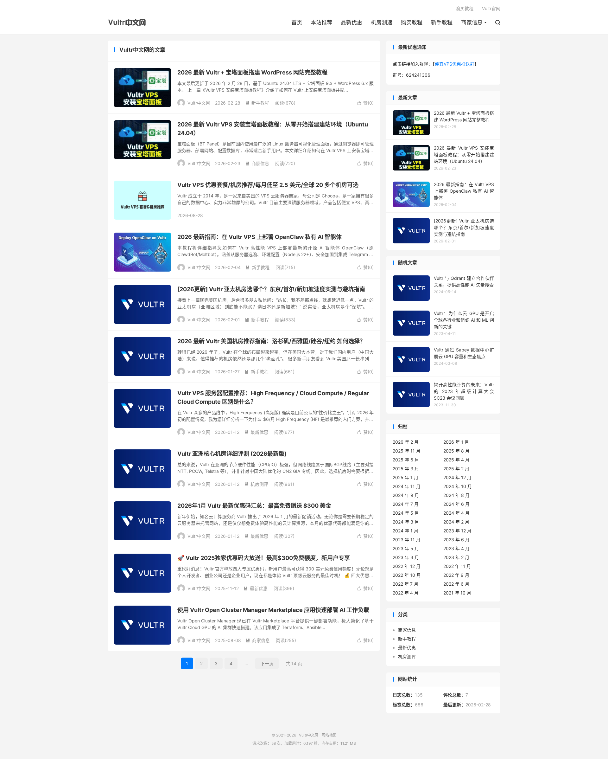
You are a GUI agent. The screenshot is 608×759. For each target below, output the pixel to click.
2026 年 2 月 (406, 442)
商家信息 (472, 22)
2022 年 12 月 (407, 566)
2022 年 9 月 (456, 575)
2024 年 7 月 (406, 504)
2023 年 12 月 (457, 530)
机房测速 (381, 22)
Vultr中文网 (129, 22)
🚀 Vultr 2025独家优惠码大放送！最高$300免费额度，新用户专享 (263, 558)
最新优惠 (351, 22)
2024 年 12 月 (457, 477)
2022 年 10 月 (407, 575)
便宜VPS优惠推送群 (454, 64)
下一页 (267, 663)
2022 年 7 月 (405, 584)
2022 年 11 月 (457, 566)
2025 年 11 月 (407, 450)
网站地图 (329, 735)
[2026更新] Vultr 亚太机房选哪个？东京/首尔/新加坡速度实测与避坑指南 (271, 289)
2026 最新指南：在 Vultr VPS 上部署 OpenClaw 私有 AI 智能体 (259, 237)
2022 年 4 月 (406, 592)
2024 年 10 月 (457, 486)
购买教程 (411, 22)
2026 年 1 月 (456, 442)
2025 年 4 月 (456, 459)
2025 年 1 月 (405, 477)
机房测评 (256, 484)
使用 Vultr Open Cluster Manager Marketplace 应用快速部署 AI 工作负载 (273, 610)
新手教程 (442, 22)
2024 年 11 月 (407, 486)
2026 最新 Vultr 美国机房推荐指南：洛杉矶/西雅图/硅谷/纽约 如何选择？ (271, 341)
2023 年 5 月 (406, 548)
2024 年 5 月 (406, 513)
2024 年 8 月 (456, 495)
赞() (365, 103)
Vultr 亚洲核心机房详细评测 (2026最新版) (232, 453)
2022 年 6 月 (456, 584)
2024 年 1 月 (405, 530)
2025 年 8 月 (456, 450)
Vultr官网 (491, 8)
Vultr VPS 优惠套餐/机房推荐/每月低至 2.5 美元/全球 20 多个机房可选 (267, 185)
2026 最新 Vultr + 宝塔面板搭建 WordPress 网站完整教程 (252, 72)
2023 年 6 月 (456, 539)
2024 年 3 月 (406, 521)
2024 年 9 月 (406, 495)
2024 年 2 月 (456, 521)
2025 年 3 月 (406, 468)
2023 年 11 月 (407, 539)
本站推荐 (321, 22)
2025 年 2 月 (456, 468)
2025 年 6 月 (406, 459)
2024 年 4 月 (456, 513)
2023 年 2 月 (456, 557)
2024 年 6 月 (456, 504)
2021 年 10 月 (457, 592)
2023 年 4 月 (456, 548)
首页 (296, 22)
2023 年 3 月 (406, 557)
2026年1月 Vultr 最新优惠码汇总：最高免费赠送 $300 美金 (254, 505)
